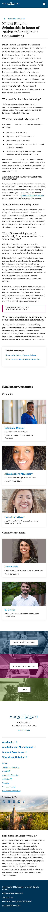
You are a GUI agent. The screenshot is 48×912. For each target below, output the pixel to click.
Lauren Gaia (11, 566)
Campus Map (7, 787)
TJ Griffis (9, 609)
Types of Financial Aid (16, 19)
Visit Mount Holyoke (10, 767)
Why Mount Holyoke (13, 757)
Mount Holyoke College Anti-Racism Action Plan (23, 359)
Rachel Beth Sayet (14, 516)
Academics (8, 742)
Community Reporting (11, 905)
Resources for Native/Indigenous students (21, 355)
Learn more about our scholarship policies (17, 308)
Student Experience (13, 752)
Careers (5, 783)
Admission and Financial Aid (17, 747)
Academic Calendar (10, 775)
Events (5, 771)
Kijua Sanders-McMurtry (18, 473)
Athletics (5, 779)
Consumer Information (11, 791)
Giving (4, 763)
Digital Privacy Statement (12, 893)
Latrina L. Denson (14, 427)
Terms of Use (7, 897)
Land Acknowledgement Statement (16, 901)
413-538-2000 (24, 730)
